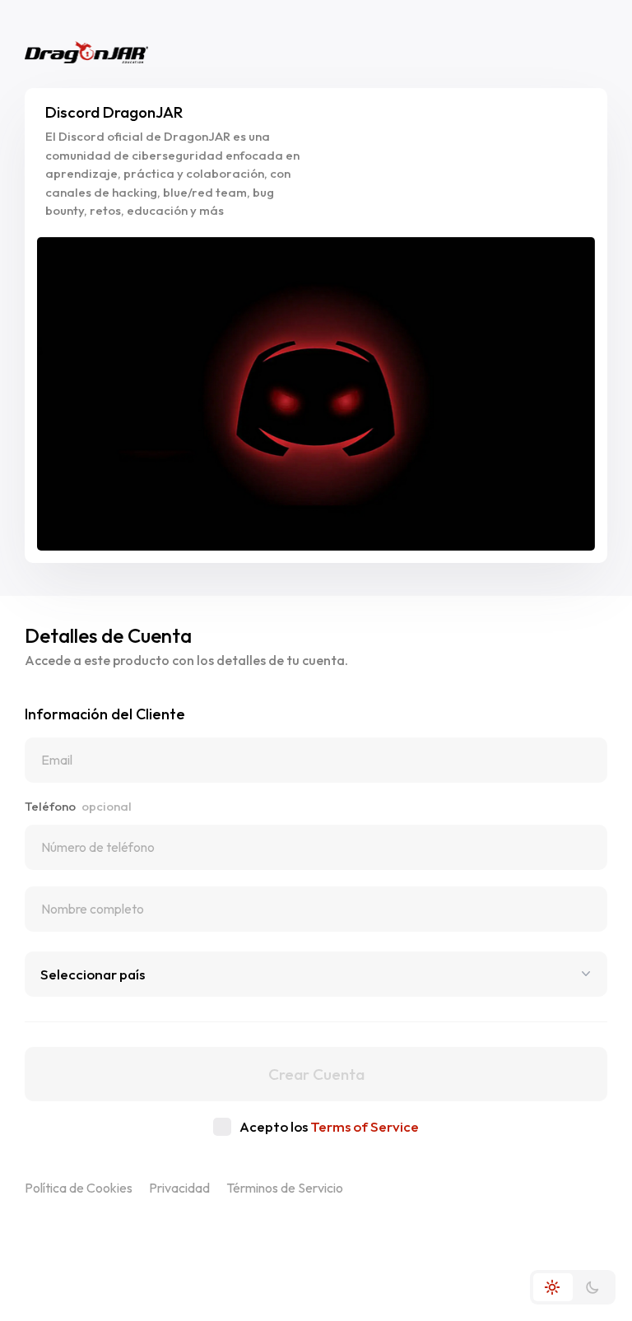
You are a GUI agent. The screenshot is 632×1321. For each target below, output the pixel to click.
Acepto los (329, 1126)
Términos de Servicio (284, 1187)
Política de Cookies (78, 1187)
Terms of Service (364, 1126)
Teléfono (78, 806)
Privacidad (179, 1187)
